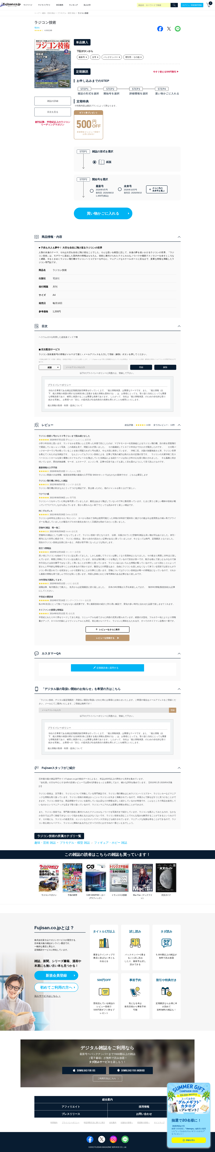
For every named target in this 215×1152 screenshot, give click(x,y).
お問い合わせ (144, 1113)
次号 (94, 57)
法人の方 (87, 5)
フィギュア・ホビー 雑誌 (110, 842)
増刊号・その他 (132, 57)
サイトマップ (159, 1123)
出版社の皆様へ (127, 1123)
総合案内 (107, 1099)
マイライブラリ (44, 5)
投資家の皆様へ (143, 1123)
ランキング (73, 5)
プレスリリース (71, 1113)
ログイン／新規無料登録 (192, 5)
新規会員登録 (56, 975)
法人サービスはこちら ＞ (47, 996)
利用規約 (53, 1123)
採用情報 (144, 1106)
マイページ (27, 5)
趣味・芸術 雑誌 (48, 13)
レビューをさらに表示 (109, 629)
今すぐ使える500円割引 (164, 71)
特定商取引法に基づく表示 (94, 1123)
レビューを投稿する (105, 638)
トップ (37, 13)
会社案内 (112, 1123)
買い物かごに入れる (103, 213)
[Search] (174, 5)
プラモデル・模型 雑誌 (66, 13)
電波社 (37, 28)
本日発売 (59, 5)
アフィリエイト (71, 1106)
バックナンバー (111, 57)
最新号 (82, 57)
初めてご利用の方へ (56, 987)
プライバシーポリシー (70, 1123)
